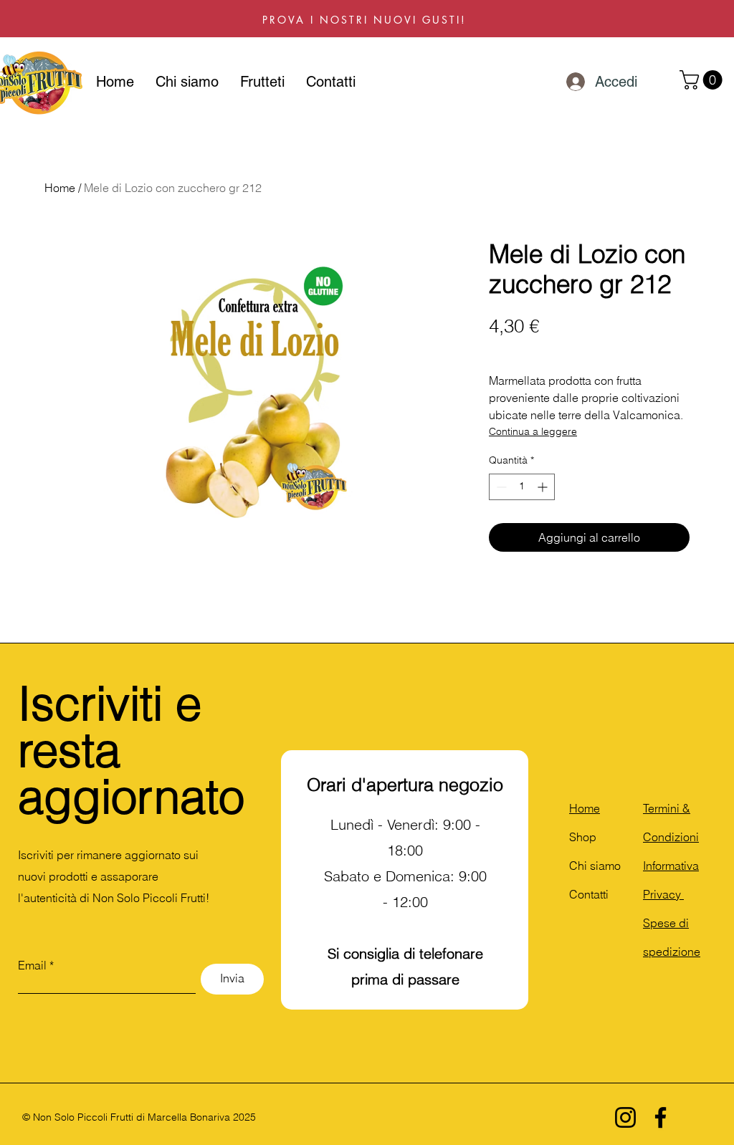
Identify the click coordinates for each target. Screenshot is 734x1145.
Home (59, 188)
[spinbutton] (522, 486)
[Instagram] (625, 1117)
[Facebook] (661, 1117)
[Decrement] (500, 486)
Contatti (589, 894)
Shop (582, 837)
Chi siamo (595, 865)
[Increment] (544, 486)
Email (32, 965)
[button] (703, 80)
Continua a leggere (533, 431)
